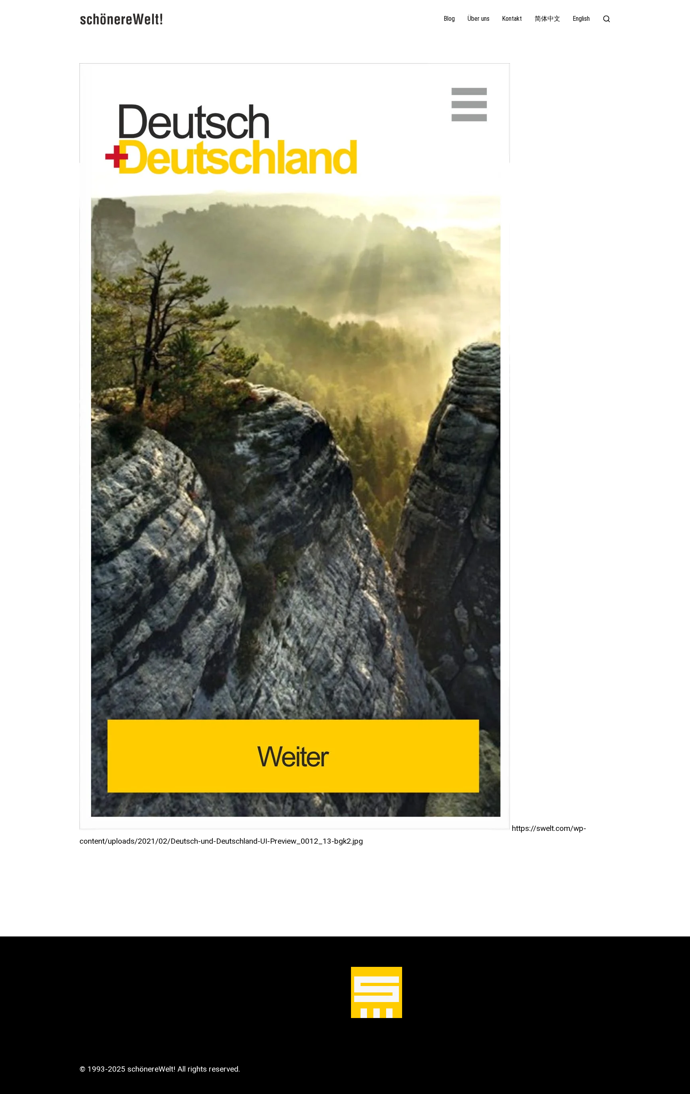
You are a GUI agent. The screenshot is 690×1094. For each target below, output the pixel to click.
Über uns (479, 19)
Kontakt (512, 19)
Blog (449, 19)
